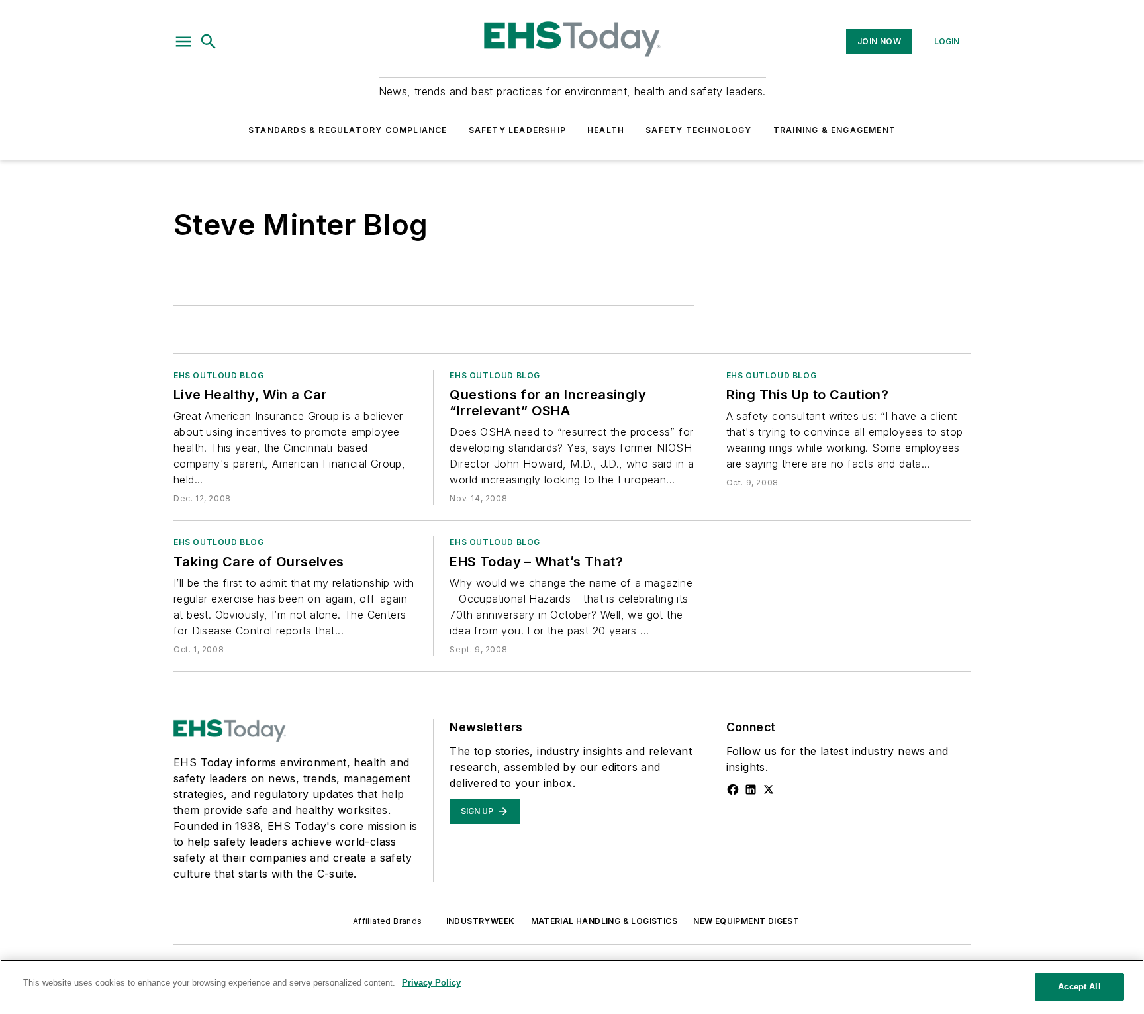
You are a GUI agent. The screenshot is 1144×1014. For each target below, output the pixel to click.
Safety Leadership (517, 130)
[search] (208, 42)
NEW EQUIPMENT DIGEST (746, 921)
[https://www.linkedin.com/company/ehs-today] (750, 789)
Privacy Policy (431, 983)
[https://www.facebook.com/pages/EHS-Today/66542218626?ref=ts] (732, 789)
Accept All (1079, 986)
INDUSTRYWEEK (480, 921)
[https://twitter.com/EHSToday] (768, 789)
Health (605, 130)
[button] (183, 42)
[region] (572, 987)
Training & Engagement (834, 130)
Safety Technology (698, 130)
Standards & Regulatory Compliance (348, 130)
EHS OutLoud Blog (218, 375)
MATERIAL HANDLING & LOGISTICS (604, 921)
